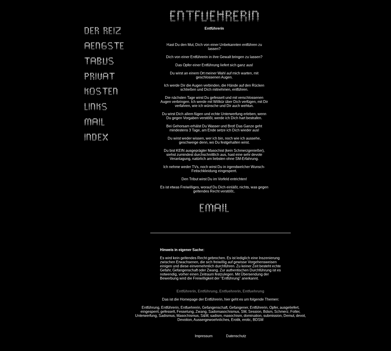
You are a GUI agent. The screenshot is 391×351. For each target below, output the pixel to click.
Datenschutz (236, 336)
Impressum (203, 336)
